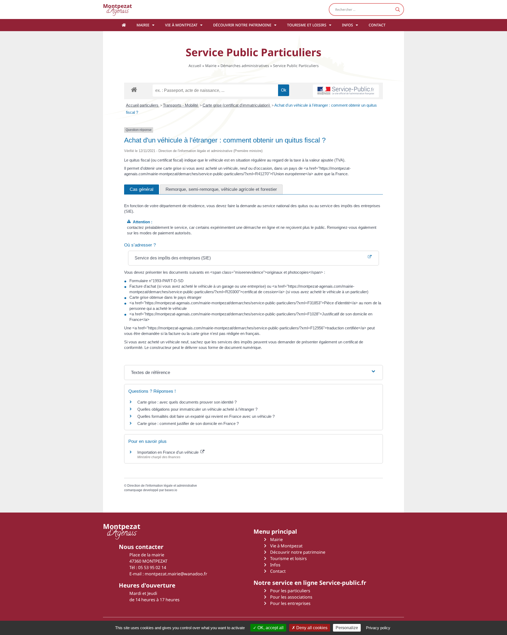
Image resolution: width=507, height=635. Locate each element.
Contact (377, 24)
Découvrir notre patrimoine (242, 24)
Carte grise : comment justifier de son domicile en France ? (188, 423)
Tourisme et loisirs (306, 24)
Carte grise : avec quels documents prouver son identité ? (187, 402)
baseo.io (171, 490)
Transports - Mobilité (181, 105)
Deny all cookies (311, 627)
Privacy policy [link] (378, 627)
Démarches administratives (244, 65)
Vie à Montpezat (181, 24)
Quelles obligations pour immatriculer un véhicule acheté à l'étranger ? (197, 409)
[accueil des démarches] (134, 89)
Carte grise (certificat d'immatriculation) (237, 105)
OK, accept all (270, 627)
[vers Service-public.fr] (346, 90)
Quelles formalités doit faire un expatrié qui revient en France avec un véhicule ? (206, 416)
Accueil (195, 65)
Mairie (143, 24)
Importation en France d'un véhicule (168, 452)
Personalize (347, 627)
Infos (347, 24)
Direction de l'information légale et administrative (162, 485)
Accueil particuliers (142, 105)
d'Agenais (117, 9)
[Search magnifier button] (397, 9)
